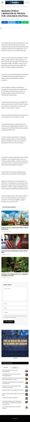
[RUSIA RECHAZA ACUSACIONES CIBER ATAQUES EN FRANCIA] (15, 218)
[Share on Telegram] (18, 22)
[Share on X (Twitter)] (11, 22)
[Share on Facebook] (4, 22)
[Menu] (2, 2)
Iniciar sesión (15, 418)
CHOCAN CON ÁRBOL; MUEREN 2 (10, 397)
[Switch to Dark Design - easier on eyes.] (26, 2)
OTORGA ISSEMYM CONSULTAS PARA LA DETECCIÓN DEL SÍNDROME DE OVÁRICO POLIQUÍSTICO (12, 403)
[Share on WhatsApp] (25, 22)
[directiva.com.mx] (14, 2)
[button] (15, 343)
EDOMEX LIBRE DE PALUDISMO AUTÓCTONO (13, 390)
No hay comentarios (16, 18)
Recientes (6, 367)
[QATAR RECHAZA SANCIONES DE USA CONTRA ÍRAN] (15, 241)
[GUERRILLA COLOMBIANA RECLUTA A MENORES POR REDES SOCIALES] (15, 264)
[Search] (28, 2)
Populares (15, 367)
